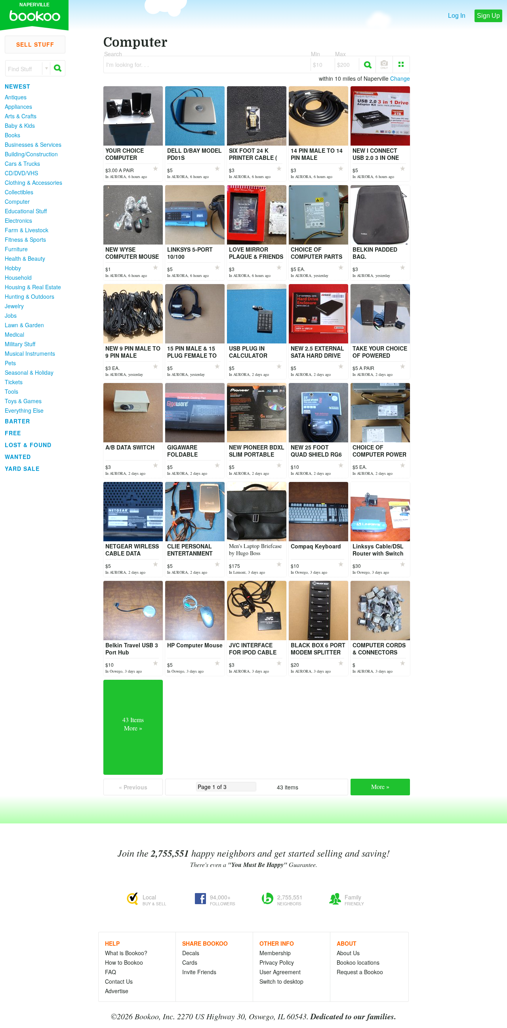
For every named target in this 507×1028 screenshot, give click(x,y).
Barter (17, 421)
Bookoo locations (358, 962)
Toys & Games (23, 401)
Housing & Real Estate (33, 287)
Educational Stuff (26, 211)
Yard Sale (22, 468)
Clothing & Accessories (33, 182)
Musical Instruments (30, 353)
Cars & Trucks (22, 163)
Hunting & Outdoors (29, 296)
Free (13, 433)
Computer (17, 201)
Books (12, 135)
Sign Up (488, 15)
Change (400, 78)
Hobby (13, 268)
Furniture (16, 249)
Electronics (18, 220)
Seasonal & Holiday (29, 372)
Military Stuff (20, 344)
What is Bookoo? (126, 953)
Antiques (16, 97)
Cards (189, 962)
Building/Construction (31, 154)
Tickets (14, 382)
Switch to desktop (281, 981)
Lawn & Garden (24, 325)
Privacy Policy (276, 962)
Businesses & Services (33, 144)
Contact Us (119, 981)
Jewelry (14, 306)
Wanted (18, 457)
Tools (11, 391)
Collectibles (19, 192)
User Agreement (280, 972)
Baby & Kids (20, 125)
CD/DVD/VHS (21, 173)
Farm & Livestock (26, 230)
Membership (275, 953)
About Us (348, 953)
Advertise (116, 991)
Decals (190, 953)
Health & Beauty (25, 258)
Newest (17, 86)
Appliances (18, 106)
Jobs (11, 315)
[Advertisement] (31, 593)
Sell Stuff (35, 44)
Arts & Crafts (20, 116)
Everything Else (24, 410)
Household (18, 277)
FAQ (110, 972)
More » (380, 786)
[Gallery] (401, 64)
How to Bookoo (124, 962)
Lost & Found (28, 445)
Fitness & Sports (25, 239)
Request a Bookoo (360, 972)
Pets (10, 363)
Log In (456, 15)
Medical (14, 334)
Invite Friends (199, 972)
